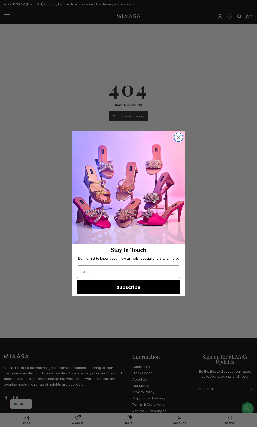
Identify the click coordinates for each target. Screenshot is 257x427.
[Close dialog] (178, 137)
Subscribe (129, 287)
